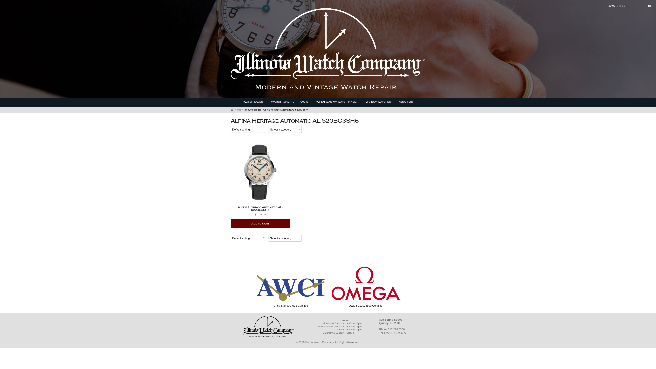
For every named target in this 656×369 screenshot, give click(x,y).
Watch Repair (281, 101)
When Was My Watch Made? (336, 101)
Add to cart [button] (260, 223)
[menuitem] (253, 102)
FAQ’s (303, 101)
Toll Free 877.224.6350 (393, 333)
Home (238, 109)
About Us (406, 101)
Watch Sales (253, 101)
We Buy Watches (378, 101)
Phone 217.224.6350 (392, 329)
